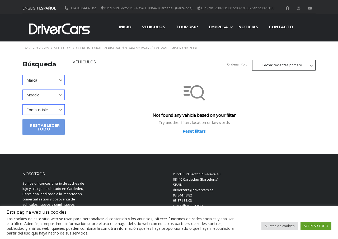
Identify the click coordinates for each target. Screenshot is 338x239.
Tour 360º (187, 27)
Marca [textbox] (31, 80)
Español (47, 8)
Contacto (281, 27)
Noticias (248, 27)
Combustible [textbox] (37, 109)
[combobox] (43, 80)
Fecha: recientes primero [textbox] (282, 65)
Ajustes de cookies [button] (280, 225)
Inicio (125, 27)
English (30, 8)
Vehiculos (153, 27)
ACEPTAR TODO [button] (316, 225)
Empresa (218, 27)
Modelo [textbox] (33, 94)
